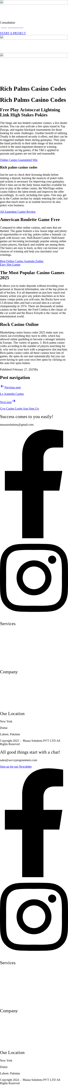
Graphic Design (9, 663)
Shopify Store (8, 644)
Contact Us (6, 705)
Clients (4, 699)
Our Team (6, 686)
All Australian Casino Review (18, 211)
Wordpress (6, 651)
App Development (11, 638)
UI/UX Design (9, 631)
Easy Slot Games (10, 264)
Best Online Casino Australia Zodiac (22, 261)
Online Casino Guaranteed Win (18, 160)
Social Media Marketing (14, 657)
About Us (6, 679)
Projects (4, 692)
